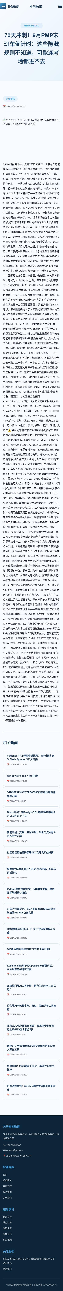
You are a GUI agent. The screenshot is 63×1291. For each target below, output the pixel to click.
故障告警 (7, 1228)
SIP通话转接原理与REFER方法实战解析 (29, 949)
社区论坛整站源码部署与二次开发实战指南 (30, 852)
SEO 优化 (7, 1239)
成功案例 (7, 1191)
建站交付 (7, 1216)
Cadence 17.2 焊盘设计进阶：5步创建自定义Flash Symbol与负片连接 (30, 757)
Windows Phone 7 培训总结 (22, 775)
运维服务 (7, 1180)
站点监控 (7, 1222)
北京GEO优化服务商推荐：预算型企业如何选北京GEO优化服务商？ (30, 1027)
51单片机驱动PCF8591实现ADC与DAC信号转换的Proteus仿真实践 (31, 910)
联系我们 (7, 1268)
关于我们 (7, 1197)
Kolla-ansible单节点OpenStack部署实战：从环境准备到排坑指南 (30, 967)
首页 (5, 1174)
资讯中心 (7, 1262)
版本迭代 (7, 1233)
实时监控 (7, 1185)
